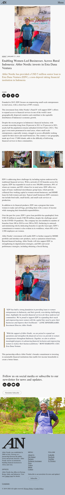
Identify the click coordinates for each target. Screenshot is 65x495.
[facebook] (8, 95)
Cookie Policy (39, 488)
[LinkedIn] (4, 385)
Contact (7, 476)
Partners (31, 459)
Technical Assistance (35, 461)
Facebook (51, 457)
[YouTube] (13, 385)
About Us (31, 455)
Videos (30, 465)
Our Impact (32, 457)
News (4, 56)
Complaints (6, 484)
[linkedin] (4, 95)
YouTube (51, 459)
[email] (17, 95)
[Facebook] (9, 385)
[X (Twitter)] (18, 385)
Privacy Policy (28, 488)
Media (30, 467)
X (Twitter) (52, 461)
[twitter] (13, 95)
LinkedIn (51, 455)
